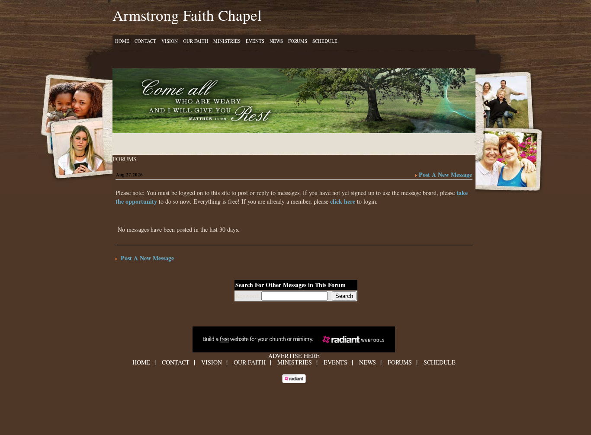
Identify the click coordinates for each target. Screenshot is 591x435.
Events (255, 41)
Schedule (324, 41)
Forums (297, 41)
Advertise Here (294, 356)
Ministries (227, 41)
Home (122, 41)
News (276, 41)
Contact (145, 41)
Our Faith (195, 41)
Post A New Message (445, 174)
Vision (169, 41)
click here (342, 201)
